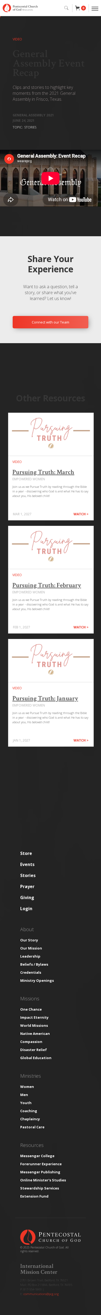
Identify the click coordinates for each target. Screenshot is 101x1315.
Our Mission (31, 948)
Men (24, 1094)
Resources (32, 1145)
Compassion (31, 1041)
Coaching (28, 1110)
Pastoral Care (32, 1127)
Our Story (29, 940)
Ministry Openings (37, 980)
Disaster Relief (33, 1049)
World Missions (34, 1025)
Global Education (35, 1057)
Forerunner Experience (41, 1163)
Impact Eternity (34, 1017)
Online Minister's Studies (43, 1180)
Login (26, 909)
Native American (35, 1033)
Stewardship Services (39, 1188)
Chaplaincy (30, 1118)
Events (27, 864)
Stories (28, 875)
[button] (80, 8)
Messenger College (37, 1155)
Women (27, 1086)
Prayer (27, 886)
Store (26, 853)
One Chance (31, 1009)
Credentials (30, 972)
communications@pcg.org (41, 1294)
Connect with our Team (50, 322)
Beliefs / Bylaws (34, 964)
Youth (26, 1102)
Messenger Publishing (40, 1172)
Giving (27, 897)
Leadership (30, 956)
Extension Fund (34, 1196)
